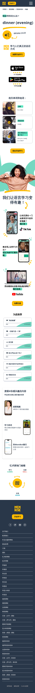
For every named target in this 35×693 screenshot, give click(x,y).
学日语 (4, 582)
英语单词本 (19, 9)
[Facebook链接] (10, 524)
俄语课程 (5, 603)
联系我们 (5, 536)
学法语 (4, 574)
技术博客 (5, 561)
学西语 (4, 586)
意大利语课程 (6, 628)
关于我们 (5, 531)
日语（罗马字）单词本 (9, 662)
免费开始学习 (18, 54)
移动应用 (5, 544)
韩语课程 (5, 612)
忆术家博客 (6, 557)
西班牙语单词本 (7, 666)
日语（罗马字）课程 (9, 620)
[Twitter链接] (15, 524)
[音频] (7, 34)
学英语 (5, 9)
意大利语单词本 (7, 671)
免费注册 (17, 303)
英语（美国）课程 (8, 633)
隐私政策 (16, 686)
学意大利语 (6, 590)
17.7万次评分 (17, 74)
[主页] (6, 47)
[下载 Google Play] (17, 79)
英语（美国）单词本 (9, 675)
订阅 (3, 548)
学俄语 (4, 569)
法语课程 (5, 607)
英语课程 (11, 9)
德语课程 (5, 599)
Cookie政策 (24, 686)
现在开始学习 (18, 151)
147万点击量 (17, 86)
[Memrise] (4, 3)
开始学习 (12, 3)
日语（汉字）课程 (8, 616)
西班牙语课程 (6, 624)
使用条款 (9, 686)
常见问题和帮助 (7, 540)
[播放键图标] (9, 108)
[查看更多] (31, 3)
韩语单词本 (6, 654)
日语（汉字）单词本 (9, 658)
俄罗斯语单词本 (7, 645)
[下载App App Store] (17, 68)
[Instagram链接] (24, 524)
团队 (3, 552)
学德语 (4, 565)
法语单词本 (6, 649)
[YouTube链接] (19, 524)
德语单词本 (6, 641)
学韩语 (4, 578)
